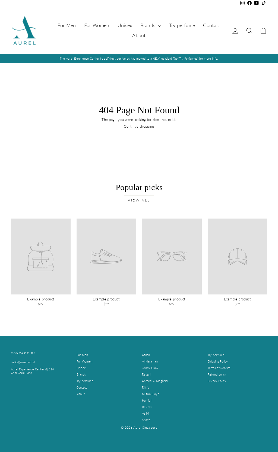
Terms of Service (219, 368)
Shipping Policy (218, 361)
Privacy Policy (217, 381)
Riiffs (145, 387)
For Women (96, 25)
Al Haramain (150, 361)
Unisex (125, 25)
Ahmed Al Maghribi (155, 381)
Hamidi (146, 400)
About (139, 35)
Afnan (146, 355)
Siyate (146, 420)
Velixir (146, 413)
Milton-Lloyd (150, 394)
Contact (211, 25)
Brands (148, 25)
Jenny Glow (150, 368)
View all (139, 200)
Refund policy (217, 374)
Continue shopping (139, 126)
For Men (67, 25)
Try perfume (182, 25)
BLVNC (147, 407)
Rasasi (146, 374)
